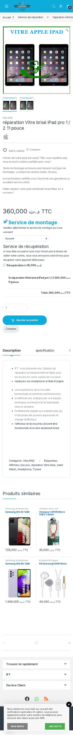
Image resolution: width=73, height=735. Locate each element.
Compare (35, 149)
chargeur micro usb (48, 508)
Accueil (7, 17)
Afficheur (14, 464)
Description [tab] (12, 350)
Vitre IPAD (8, 117)
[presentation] (69, 643)
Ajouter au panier (27, 320)
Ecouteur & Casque (48, 560)
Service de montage (32, 222)
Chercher (53, 6)
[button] (67, 30)
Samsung (10, 508)
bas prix (25, 464)
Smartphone (25, 469)
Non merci (17, 726)
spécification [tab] (45, 350)
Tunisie (37, 469)
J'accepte (55, 726)
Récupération (24, 265)
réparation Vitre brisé (43, 464)
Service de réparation (30, 17)
